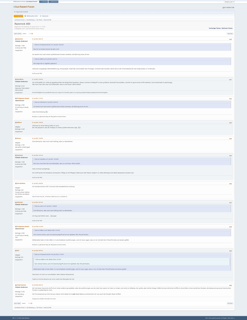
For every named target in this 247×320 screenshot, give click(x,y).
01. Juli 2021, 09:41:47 (37, 39)
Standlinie (20, 79)
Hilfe (206, 318)
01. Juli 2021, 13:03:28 (37, 122)
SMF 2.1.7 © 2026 (16, 318)
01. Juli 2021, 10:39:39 (37, 79)
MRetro (19, 122)
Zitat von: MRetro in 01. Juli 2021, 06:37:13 (46, 59)
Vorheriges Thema (215, 28)
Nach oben (17, 303)
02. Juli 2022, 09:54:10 (37, 285)
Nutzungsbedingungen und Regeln (218, 318)
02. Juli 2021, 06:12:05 (37, 202)
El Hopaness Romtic (23, 98)
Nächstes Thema (227, 28)
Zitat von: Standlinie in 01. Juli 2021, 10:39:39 (46, 159)
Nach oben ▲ (231, 318)
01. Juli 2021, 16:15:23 (37, 155)
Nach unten (17, 33)
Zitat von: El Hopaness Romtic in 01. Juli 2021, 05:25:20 (49, 45)
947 (18, 250)
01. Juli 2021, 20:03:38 (37, 183)
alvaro (19, 138)
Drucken (230, 33)
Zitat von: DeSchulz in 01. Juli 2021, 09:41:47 (46, 102)
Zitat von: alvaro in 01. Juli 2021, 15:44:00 (46, 206)
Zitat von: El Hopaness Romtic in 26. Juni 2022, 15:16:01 (49, 254)
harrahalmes (21, 183)
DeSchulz (20, 39)
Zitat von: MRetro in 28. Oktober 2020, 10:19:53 (47, 230)
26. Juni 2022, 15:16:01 (37, 226)
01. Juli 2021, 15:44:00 (37, 138)
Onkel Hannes (21, 285)
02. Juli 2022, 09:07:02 (37, 250)
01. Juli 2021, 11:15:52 (37, 98)
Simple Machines (25, 318)
